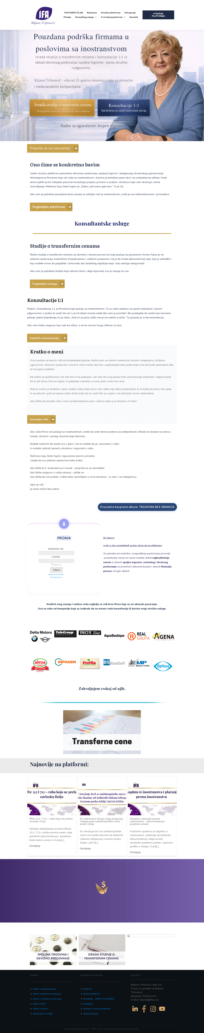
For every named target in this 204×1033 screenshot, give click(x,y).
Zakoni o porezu (40, 1008)
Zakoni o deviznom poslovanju (47, 994)
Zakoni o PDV (39, 1004)
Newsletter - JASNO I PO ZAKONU (98, 999)
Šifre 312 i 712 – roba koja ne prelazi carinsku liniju (51, 820)
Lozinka (55, 556)
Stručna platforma (91, 994)
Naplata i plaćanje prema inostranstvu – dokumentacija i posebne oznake (148, 821)
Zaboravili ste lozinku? (56, 574)
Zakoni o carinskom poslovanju (47, 999)
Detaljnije (34, 845)
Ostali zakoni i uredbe (43, 1013)
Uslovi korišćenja (90, 1013)
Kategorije (88, 1004)
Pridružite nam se (56, 577)
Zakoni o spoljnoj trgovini (44, 989)
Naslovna (87, 989)
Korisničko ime (55, 549)
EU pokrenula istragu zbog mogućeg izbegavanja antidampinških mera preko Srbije (101, 821)
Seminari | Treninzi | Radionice (96, 1008)
